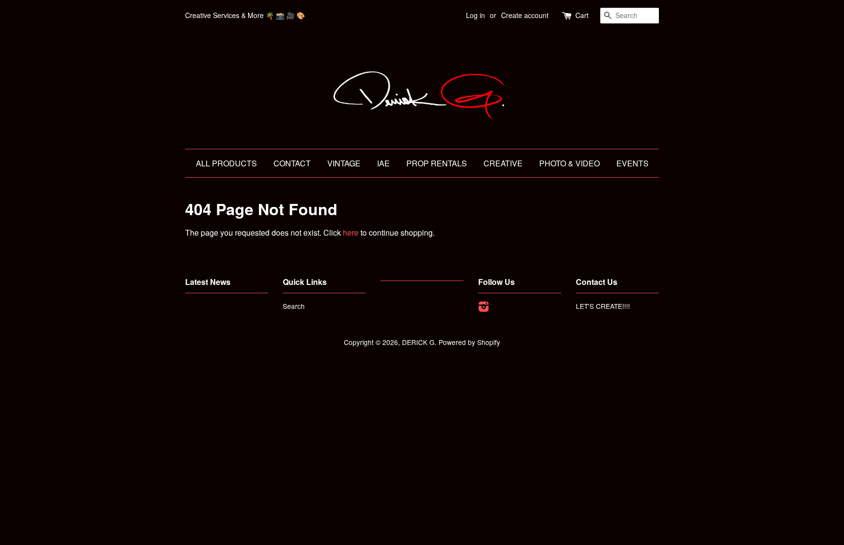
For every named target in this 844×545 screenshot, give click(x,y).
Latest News (208, 281)
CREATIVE (503, 163)
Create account (525, 15)
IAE (383, 163)
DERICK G (418, 342)
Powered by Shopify (469, 342)
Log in (475, 15)
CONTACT (292, 163)
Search (294, 306)
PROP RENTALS (436, 163)
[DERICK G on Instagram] (483, 308)
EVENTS (632, 163)
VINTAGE (343, 163)
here (351, 232)
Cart (582, 15)
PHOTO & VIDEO (569, 163)
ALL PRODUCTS (226, 163)
